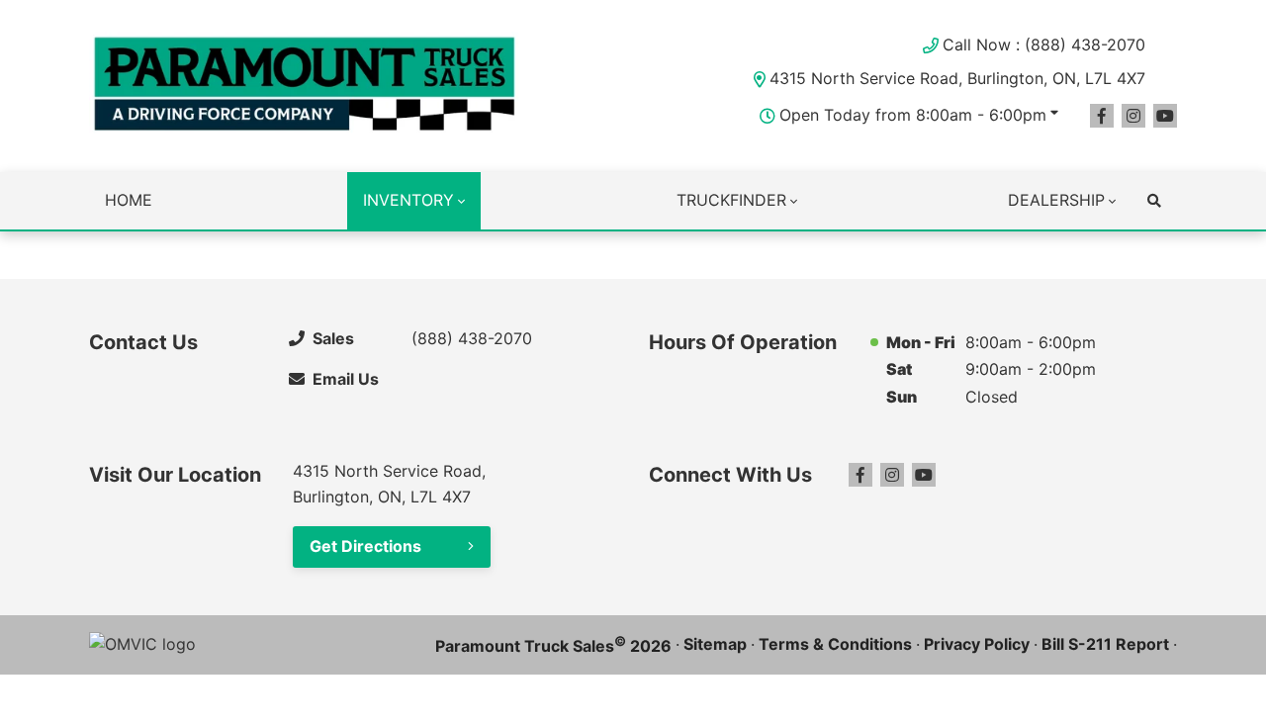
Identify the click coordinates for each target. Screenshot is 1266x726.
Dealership (1056, 200)
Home (128, 200)
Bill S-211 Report (1105, 644)
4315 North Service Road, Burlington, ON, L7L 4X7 (957, 78)
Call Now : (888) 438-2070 (1044, 44)
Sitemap (715, 644)
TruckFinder (731, 200)
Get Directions (365, 546)
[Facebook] (1102, 116)
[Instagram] (1133, 116)
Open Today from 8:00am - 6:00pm (912, 115)
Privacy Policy (977, 644)
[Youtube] (1165, 116)
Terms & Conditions (835, 644)
